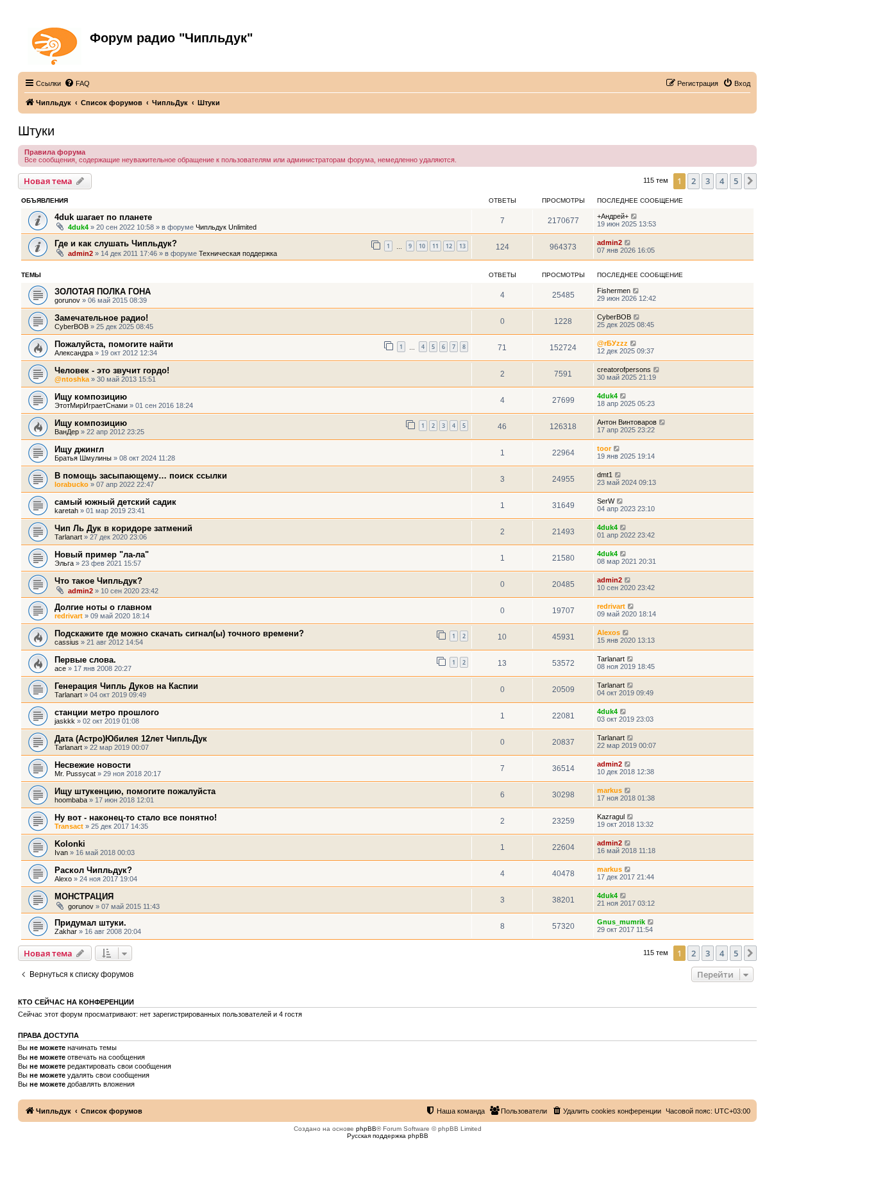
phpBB (366, 1128)
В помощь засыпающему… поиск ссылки (141, 475)
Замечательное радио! (101, 318)
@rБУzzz (612, 343)
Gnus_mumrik (621, 922)
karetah (66, 510)
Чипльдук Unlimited (226, 227)
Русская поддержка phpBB (387, 1135)
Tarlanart (68, 537)
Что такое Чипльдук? (98, 581)
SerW (605, 501)
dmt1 (604, 475)
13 (462, 246)
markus (609, 790)
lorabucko (71, 484)
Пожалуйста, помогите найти (114, 344)
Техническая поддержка (238, 253)
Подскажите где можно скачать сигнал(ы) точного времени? (179, 633)
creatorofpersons (624, 369)
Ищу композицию (91, 397)
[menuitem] (77, 83)
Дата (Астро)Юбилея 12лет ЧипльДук (131, 738)
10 (422, 246)
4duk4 (78, 227)
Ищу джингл (79, 449)
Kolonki (70, 844)
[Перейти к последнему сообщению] (634, 216)
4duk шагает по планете (103, 217)
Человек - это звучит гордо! (112, 370)
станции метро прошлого (107, 712)
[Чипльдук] (55, 43)
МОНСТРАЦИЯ (84, 896)
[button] (750, 181)
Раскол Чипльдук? (93, 870)
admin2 (80, 253)
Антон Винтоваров (627, 422)
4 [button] (722, 181)
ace (60, 668)
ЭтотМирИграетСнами (91, 405)
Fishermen (613, 290)
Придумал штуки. (90, 923)
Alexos (608, 632)
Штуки (36, 131)
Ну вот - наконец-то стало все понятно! (136, 817)
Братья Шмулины (83, 458)
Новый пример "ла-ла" (102, 554)
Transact (69, 826)
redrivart (69, 616)
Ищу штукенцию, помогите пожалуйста (135, 791)
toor (604, 448)
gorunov (67, 300)
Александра (74, 353)
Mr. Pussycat (75, 773)
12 (449, 246)
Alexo (63, 879)
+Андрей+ (612, 216)
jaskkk (65, 721)
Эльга (64, 563)
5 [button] (736, 181)
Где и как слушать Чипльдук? (116, 243)
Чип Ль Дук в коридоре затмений (123, 528)
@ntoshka (72, 379)
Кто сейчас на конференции (76, 1002)
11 (435, 246)
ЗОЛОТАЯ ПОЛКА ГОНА (103, 291)
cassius (67, 642)
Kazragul (611, 816)
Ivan (61, 852)
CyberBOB (71, 326)
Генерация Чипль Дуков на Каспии (126, 686)
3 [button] (707, 181)
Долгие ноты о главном (103, 607)
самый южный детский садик (115, 502)
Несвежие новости (93, 765)
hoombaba (71, 800)
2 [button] (693, 181)
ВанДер (67, 432)
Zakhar (66, 931)
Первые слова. (85, 660)
